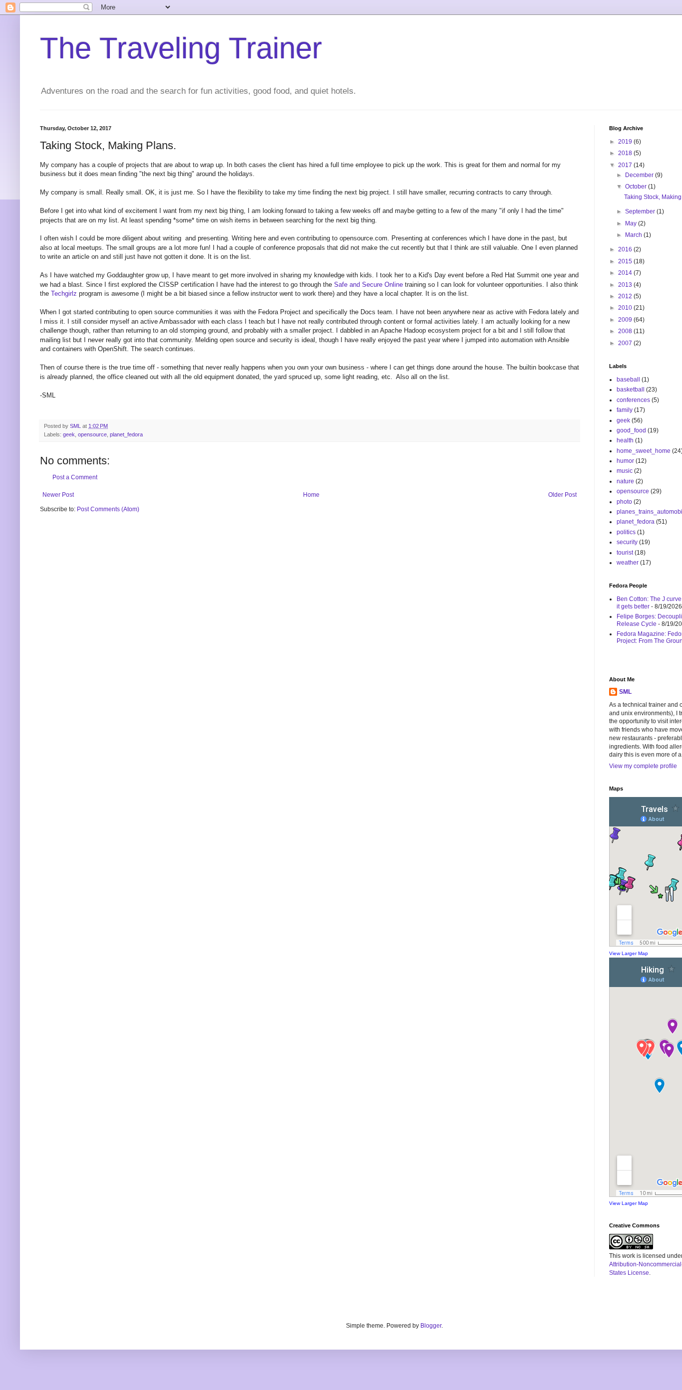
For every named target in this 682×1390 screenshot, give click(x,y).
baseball (628, 379)
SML (625, 691)
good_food (631, 430)
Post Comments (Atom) (108, 509)
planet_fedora (126, 434)
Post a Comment (74, 477)
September (641, 211)
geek (69, 434)
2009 (626, 319)
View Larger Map (628, 953)
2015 (626, 261)
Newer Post (58, 494)
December (640, 175)
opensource (92, 434)
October (636, 186)
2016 (626, 249)
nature (625, 481)
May (631, 223)
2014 (626, 272)
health (625, 440)
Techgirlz (64, 293)
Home (311, 494)
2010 (626, 307)
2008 (626, 331)
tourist (625, 552)
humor (625, 460)
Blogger (430, 1325)
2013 (626, 284)
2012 (626, 296)
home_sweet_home (644, 450)
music (625, 470)
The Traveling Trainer (181, 48)
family (625, 409)
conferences (633, 400)
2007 (626, 343)
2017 (626, 165)
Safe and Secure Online (368, 284)
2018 (626, 153)
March (634, 234)
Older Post (562, 494)
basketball (631, 389)
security (627, 542)
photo (624, 501)
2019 (626, 141)
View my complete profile (643, 766)
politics (626, 532)
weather (628, 562)
